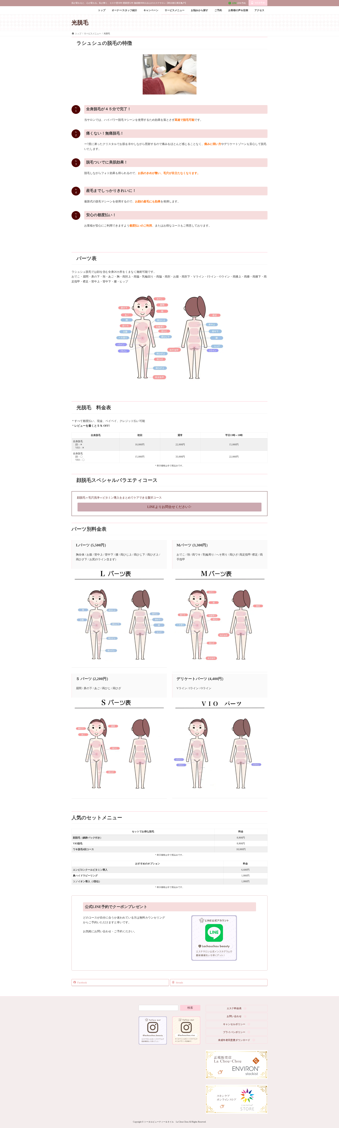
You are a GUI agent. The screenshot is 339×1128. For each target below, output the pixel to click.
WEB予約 (260, 3)
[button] (169, 507)
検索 (190, 1007)
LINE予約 (239, 3)
